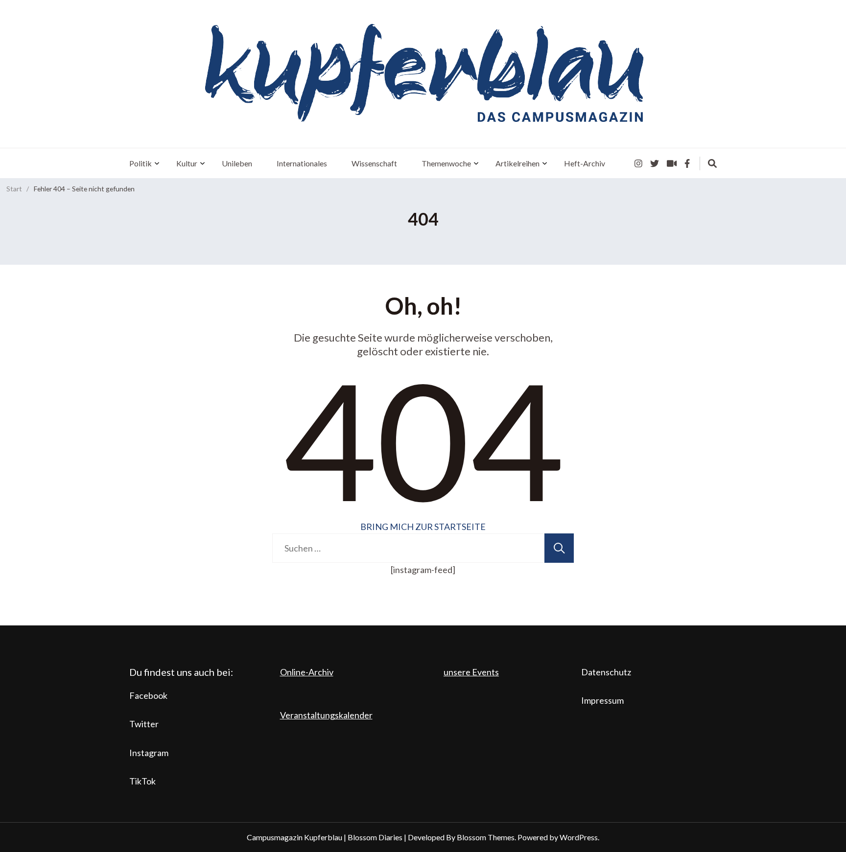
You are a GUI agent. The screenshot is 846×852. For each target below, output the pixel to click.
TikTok (142, 781)
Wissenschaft (374, 163)
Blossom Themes (486, 837)
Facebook (148, 695)
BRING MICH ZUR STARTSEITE (423, 526)
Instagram (148, 752)
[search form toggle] (712, 163)
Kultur (186, 163)
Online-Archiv (306, 672)
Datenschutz (606, 672)
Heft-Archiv (584, 163)
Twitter (144, 723)
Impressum (602, 700)
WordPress (579, 837)
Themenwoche (446, 163)
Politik (140, 163)
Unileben (237, 163)
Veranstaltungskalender (326, 715)
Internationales (302, 163)
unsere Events (471, 672)
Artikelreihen (517, 163)
